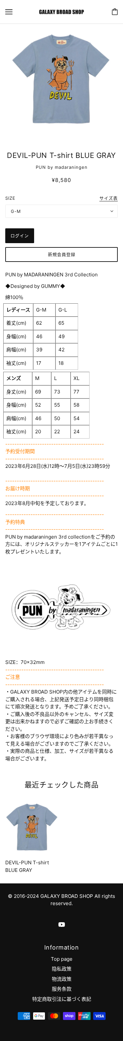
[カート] (114, 11)
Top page (61, 959)
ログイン (19, 235)
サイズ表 (108, 198)
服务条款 (62, 989)
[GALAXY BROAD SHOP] (61, 11)
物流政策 (62, 979)
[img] (61, 924)
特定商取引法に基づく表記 (61, 999)
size (10, 198)
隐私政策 (62, 969)
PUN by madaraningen (62, 167)
